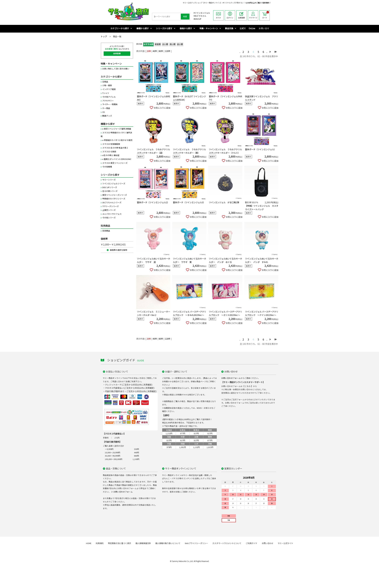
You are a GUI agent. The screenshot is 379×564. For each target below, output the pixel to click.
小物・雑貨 (107, 85)
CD (103, 112)
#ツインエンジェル (202, 12)
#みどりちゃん (200, 15)
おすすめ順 (148, 44)
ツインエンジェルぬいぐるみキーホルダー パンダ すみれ (261, 260)
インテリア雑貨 (109, 89)
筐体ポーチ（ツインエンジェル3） (189, 202)
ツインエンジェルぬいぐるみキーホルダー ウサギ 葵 (189, 260)
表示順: (139, 43)
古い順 (165, 44)
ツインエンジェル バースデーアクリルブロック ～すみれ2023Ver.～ (189, 313)
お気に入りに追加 (162, 107)
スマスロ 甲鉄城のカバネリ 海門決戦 (116, 134)
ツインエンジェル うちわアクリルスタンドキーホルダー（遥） (153, 151)
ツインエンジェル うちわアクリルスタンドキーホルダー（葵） (189, 151)
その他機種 (107, 166)
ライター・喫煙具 (110, 104)
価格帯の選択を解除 (118, 250)
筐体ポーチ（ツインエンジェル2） (153, 202)
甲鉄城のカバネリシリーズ (113, 198)
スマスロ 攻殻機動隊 (111, 144)
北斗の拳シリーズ (110, 191)
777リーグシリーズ (110, 206)
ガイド (218, 17)
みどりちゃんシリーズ (111, 202)
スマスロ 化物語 (109, 151)
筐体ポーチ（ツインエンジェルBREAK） (153, 98)
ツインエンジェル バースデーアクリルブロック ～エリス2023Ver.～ (225, 313)
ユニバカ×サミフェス (112, 213)
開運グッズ (107, 115)
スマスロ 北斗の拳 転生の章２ (115, 147)
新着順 (158, 44)
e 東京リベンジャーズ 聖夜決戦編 (116, 128)
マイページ (253, 17)
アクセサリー (108, 100)
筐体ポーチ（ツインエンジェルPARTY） (225, 98)
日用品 (105, 81)
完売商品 (106, 230)
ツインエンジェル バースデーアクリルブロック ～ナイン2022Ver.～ (261, 313)
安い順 (180, 44)
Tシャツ (105, 93)
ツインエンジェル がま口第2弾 (224, 202)
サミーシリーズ (109, 179)
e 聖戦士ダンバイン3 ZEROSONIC (116, 159)
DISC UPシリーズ (109, 187)
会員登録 (241, 17)
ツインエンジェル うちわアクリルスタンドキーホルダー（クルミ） (225, 151)
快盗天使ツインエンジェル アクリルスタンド (261, 98)
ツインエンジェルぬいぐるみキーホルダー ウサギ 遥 (153, 260)
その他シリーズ (109, 217)
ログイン (230, 17)
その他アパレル (109, 96)
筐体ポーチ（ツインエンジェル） (260, 149)
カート (265, 15)
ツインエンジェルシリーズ (113, 183)
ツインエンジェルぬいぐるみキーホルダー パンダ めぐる (225, 260)
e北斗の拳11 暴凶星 (110, 155)
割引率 (248, 202)
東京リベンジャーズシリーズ (114, 194)
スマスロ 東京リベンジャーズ (114, 163)
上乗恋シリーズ (109, 210)
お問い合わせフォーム (231, 378)
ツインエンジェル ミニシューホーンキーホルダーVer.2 (153, 313)
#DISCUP (197, 18)
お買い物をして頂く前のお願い (115, 68)
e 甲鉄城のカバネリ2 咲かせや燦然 (117, 140)
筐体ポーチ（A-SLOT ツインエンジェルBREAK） (189, 98)
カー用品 (106, 108)
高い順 (172, 44)
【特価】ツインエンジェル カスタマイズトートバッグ (261, 207)
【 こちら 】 (248, 386)
